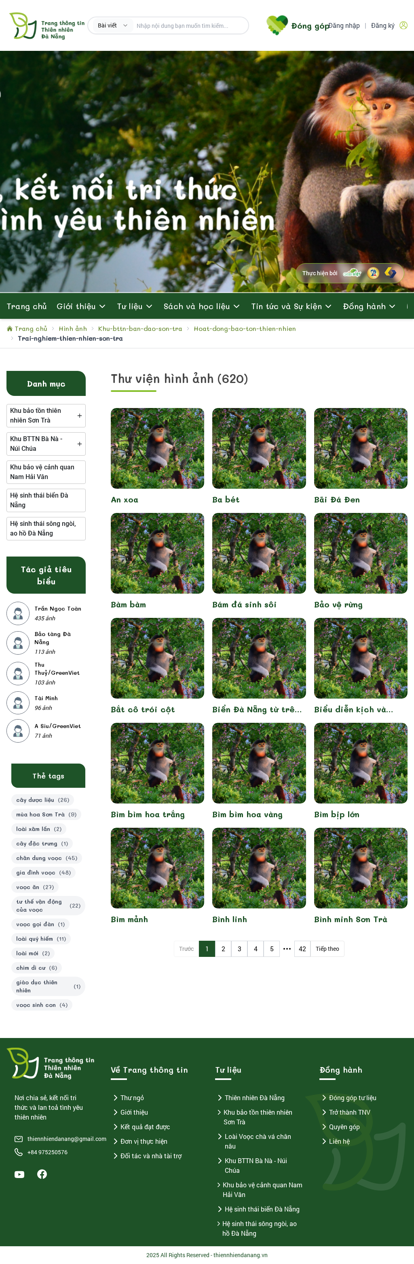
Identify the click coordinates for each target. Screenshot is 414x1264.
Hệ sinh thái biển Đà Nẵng (262, 1209)
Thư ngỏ (132, 1097)
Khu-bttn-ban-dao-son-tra (140, 328)
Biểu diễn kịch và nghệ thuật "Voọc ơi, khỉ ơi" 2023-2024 (357, 709)
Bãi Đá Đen (337, 499)
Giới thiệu (134, 1112)
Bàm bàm (128, 604)
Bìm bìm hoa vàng (247, 814)
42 (302, 948)
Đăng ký (383, 25)
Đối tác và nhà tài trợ (151, 1155)
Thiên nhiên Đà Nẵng (255, 1097)
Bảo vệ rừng (338, 604)
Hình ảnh (73, 328)
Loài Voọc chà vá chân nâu (258, 1141)
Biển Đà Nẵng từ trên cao (255, 709)
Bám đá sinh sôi (244, 604)
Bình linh (229, 919)
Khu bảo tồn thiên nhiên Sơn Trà (258, 1117)
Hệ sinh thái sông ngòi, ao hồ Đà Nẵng (259, 1228)
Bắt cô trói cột (143, 709)
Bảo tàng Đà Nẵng (52, 638)
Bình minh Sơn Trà (350, 919)
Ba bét (226, 499)
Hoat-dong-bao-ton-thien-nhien (245, 328)
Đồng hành (364, 306)
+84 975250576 (47, 1152)
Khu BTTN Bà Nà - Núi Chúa (256, 1165)
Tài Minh (46, 698)
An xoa (124, 499)
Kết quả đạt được (145, 1126)
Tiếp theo (327, 948)
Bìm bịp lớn (336, 814)
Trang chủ (26, 306)
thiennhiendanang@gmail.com (57, 1139)
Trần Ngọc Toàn (57, 608)
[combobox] (113, 25)
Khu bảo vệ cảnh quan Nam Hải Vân (262, 1189)
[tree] (46, 415)
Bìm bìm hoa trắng (148, 814)
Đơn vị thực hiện (143, 1141)
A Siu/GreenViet (57, 726)
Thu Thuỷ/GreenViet (57, 668)
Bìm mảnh (129, 919)
